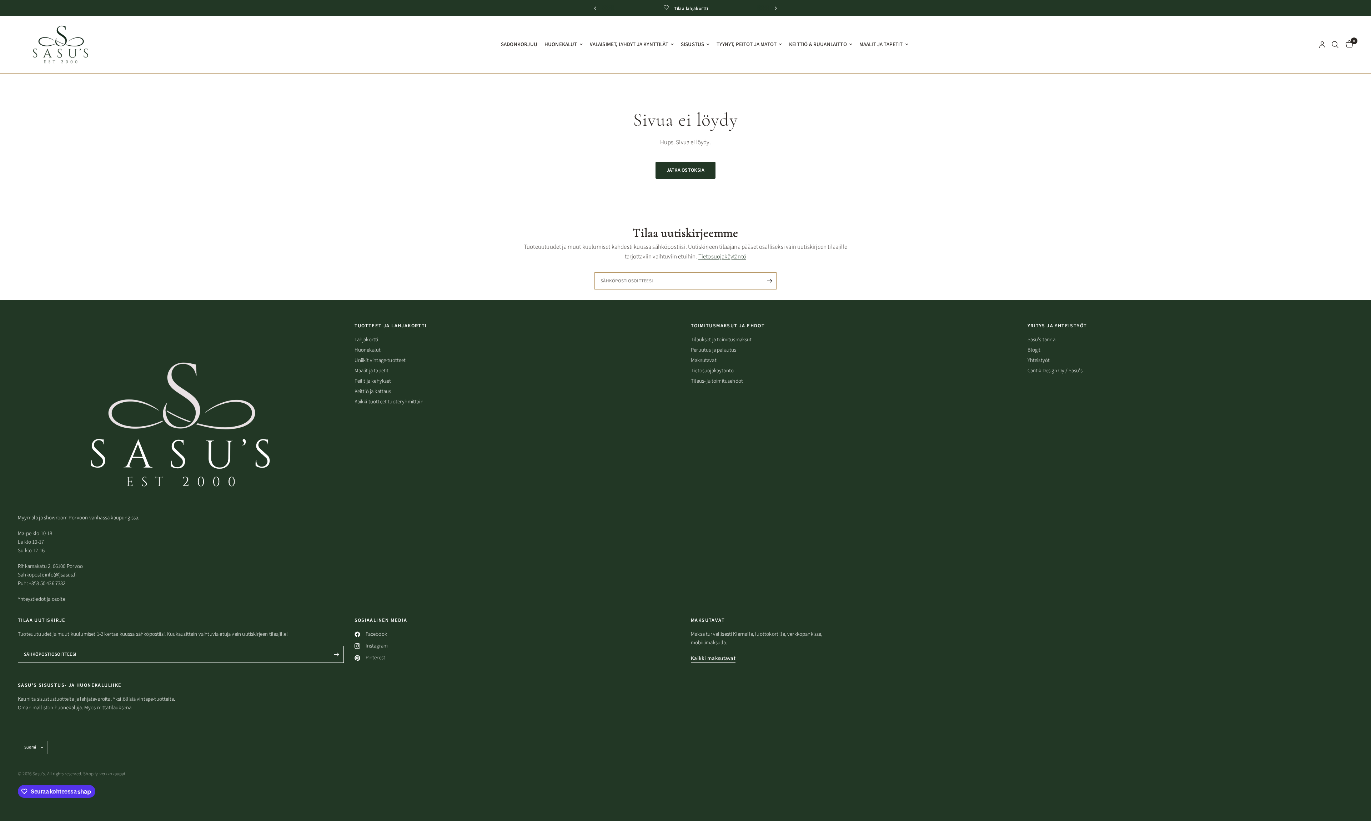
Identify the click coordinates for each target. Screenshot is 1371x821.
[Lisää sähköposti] (789, 434)
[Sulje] (805, 369)
